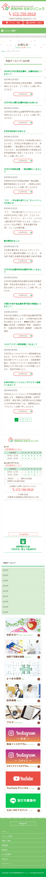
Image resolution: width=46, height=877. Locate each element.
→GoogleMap (23, 534)
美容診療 (5, 845)
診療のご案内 (6, 841)
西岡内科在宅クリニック (22, 873)
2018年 (5, 612)
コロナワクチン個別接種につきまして (20, 344)
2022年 (5, 591)
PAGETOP (23, 823)
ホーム (4, 831)
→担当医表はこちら (13, 449)
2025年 (5, 575)
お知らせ (5, 859)
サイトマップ (6, 863)
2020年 (5, 602)
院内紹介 (5, 850)
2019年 (5, 607)
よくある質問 (6, 854)
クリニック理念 (7, 836)
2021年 (5, 596)
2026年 (5, 570)
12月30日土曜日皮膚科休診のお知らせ (21, 102)
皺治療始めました (12, 241)
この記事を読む (22, 94)
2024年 (5, 581)
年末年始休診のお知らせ (15, 131)
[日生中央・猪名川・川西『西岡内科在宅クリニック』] (23, 7)
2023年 (5, 586)
